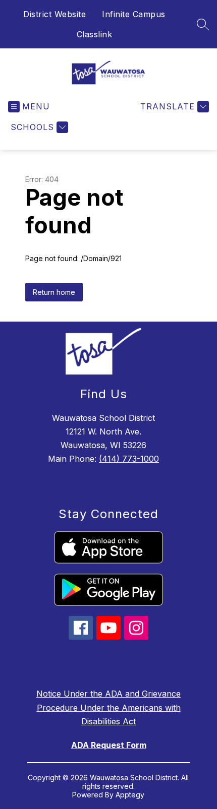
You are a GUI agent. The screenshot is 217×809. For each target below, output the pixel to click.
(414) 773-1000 (129, 459)
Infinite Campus (134, 14)
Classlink (95, 34)
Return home (54, 292)
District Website (54, 14)
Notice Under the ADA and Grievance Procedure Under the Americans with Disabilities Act (108, 707)
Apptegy (130, 794)
